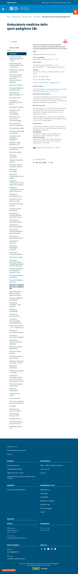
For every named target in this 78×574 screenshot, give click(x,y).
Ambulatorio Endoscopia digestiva (15, 253)
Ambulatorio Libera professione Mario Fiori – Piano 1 (16, 58)
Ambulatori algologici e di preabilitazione (16, 89)
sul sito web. (45, 143)
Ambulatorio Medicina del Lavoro (16, 281)
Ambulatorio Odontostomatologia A (16, 331)
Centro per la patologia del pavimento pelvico (16, 402)
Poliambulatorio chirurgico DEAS (14, 415)
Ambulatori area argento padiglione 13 (16, 94)
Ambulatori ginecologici (16, 128)
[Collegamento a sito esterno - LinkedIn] (55, 549)
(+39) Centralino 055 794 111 (16, 538)
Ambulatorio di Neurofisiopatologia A (16, 226)
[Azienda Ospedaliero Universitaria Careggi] (19, 8)
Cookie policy (44, 568)
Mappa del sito (45, 490)
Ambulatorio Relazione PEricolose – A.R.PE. (16, 362)
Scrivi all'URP (10, 570)
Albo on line (45, 3)
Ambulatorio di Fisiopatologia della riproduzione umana (15, 215)
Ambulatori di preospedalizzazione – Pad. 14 (16, 102)
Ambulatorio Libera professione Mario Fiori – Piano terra (16, 65)
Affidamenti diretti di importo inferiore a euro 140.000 (21, 477)
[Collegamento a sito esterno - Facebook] (41, 549)
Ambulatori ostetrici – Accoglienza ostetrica (16, 166)
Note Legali (44, 493)
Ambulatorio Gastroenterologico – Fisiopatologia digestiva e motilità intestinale (16, 263)
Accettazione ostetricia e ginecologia (16, 71)
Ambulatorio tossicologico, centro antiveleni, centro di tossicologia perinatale (16, 378)
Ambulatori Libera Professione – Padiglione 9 (14, 138)
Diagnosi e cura (16, 17)
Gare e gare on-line (13, 465)
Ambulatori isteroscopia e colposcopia (16, 132)
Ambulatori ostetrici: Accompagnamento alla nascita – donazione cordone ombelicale (15, 78)
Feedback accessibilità (47, 501)
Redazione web (45, 504)
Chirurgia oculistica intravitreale (15, 209)
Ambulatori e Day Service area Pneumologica (14, 112)
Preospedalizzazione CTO (15, 427)
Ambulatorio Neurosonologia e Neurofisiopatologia (15, 321)
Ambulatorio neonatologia (13, 310)
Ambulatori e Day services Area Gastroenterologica (15, 119)
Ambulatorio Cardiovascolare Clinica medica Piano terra (16, 189)
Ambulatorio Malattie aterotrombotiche (16, 423)
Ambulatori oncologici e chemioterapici (16, 148)
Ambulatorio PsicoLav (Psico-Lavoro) (16, 357)
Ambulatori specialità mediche (16, 161)
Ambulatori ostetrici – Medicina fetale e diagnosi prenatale (16, 293)
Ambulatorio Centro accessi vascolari (15, 200)
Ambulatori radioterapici (13, 156)
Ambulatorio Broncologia (13, 170)
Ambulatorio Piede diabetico (15, 352)
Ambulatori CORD (14, 97)
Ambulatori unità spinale (14, 394)
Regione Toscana (12, 3)
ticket (47, 130)
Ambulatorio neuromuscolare (14, 315)
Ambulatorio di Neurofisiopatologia (15, 221)
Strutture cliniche (27, 17)
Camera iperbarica (15, 398)
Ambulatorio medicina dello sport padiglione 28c (16, 287)
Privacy (69, 3)
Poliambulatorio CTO (15, 418)
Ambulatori (37, 17)
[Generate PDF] (65, 41)
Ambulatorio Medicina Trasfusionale (16, 299)
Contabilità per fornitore (14, 469)
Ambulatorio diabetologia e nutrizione (13, 248)
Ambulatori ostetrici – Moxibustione (16, 348)
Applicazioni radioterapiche (13, 390)
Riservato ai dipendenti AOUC (16, 490)
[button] (75, 12)
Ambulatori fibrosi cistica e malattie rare (16, 124)
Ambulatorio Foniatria (16, 257)
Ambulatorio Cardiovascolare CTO (15, 195)
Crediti (42, 512)
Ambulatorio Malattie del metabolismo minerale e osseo (16, 270)
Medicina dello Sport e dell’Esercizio (47, 91)
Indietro (14, 41)
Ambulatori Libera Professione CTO (14, 143)
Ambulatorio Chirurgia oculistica (16, 205)
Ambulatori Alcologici (16, 85)
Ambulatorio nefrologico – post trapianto (15, 305)
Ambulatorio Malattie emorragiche (16, 276)
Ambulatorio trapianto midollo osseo (16, 385)
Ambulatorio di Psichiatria (13, 242)
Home (8, 17)
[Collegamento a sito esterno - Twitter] (45, 549)
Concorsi (43, 473)
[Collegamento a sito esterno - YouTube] (48, 549)
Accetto (36, 568)
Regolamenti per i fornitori (15, 473)
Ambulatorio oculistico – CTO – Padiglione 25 (16, 327)
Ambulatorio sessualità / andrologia (16, 372)
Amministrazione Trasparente (57, 3)
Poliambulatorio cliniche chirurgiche (15, 410)
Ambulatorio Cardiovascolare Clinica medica (16, 176)
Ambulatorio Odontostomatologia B (16, 336)
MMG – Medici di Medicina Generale (51, 465)
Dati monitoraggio (46, 508)
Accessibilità (44, 497)
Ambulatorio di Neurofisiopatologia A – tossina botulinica (16, 231)
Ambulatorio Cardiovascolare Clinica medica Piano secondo (16, 183)
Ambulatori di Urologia (16, 107)
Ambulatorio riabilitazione (13, 367)
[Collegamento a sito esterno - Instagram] (52, 549)
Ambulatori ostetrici (15, 152)
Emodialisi (12, 406)
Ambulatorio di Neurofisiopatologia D (16, 237)
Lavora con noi (45, 469)
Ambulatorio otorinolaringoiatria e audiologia (15, 342)
